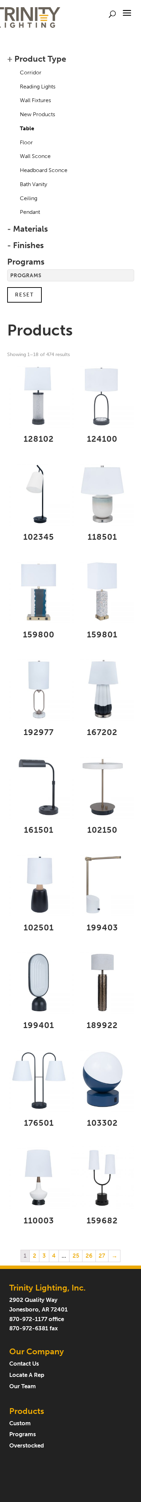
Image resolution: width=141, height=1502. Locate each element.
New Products (37, 114)
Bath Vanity (33, 184)
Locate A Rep (26, 1375)
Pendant (30, 212)
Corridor (30, 72)
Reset (24, 295)
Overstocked (26, 1445)
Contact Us (24, 1363)
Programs (22, 1434)
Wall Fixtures (35, 100)
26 (89, 1255)
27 (102, 1255)
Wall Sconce (35, 156)
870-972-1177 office (36, 1319)
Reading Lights (37, 86)
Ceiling (28, 198)
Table (27, 128)
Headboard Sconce (43, 170)
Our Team (22, 1386)
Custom (20, 1423)
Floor (26, 142)
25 (76, 1255)
